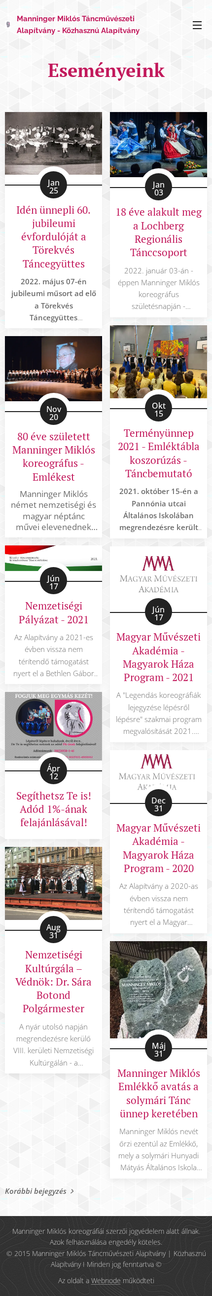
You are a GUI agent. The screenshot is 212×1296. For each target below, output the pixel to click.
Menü (197, 25)
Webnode (106, 1280)
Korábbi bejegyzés (36, 1191)
